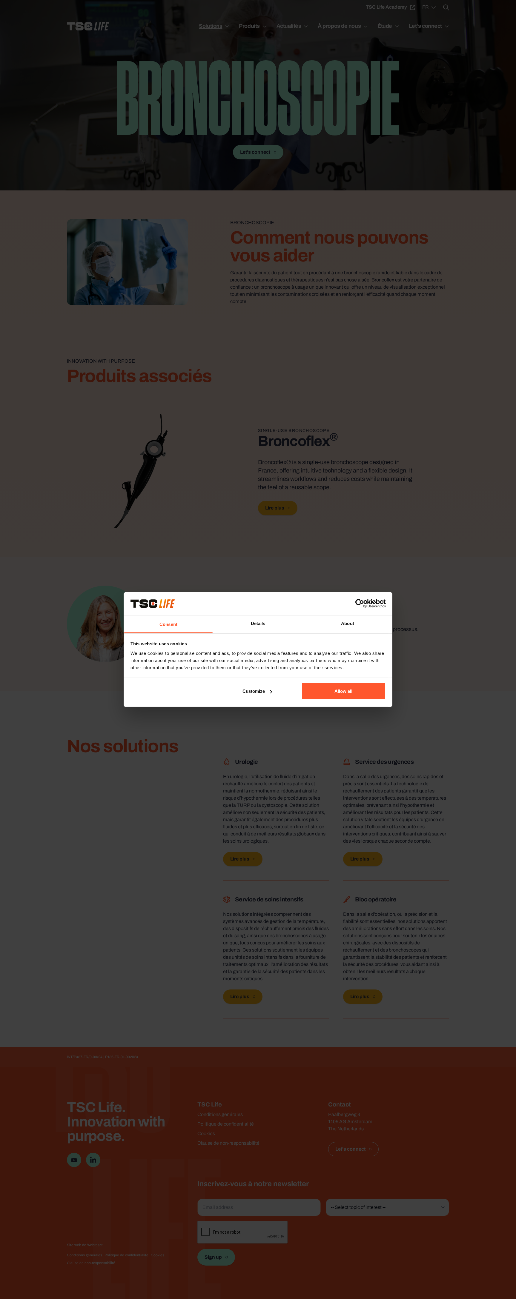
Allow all (343, 691)
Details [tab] (258, 623)
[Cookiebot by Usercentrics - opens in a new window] (360, 603)
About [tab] (347, 623)
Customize (253, 691)
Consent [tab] (168, 624)
